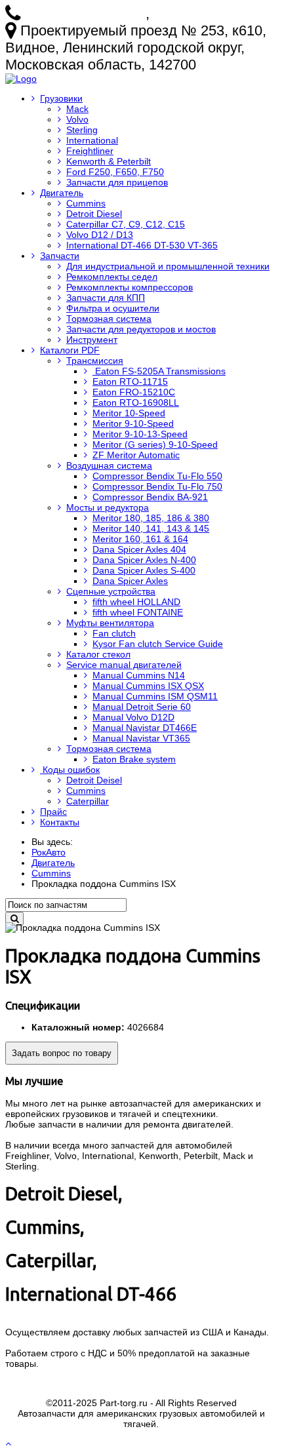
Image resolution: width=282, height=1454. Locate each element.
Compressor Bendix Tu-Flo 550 (157, 476)
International (92, 140)
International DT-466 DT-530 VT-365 (142, 245)
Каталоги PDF (70, 350)
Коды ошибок (70, 769)
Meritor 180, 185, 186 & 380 (150, 518)
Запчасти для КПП (105, 297)
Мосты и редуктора (107, 507)
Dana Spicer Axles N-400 (144, 560)
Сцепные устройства (110, 591)
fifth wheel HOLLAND (136, 602)
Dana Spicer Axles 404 (139, 549)
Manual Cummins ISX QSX (148, 685)
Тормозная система (108, 318)
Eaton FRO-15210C (133, 392)
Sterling (82, 130)
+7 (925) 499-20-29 (214, 13)
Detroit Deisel (94, 780)
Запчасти (59, 255)
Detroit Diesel (94, 213)
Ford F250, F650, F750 (115, 172)
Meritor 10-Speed (128, 413)
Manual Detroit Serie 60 (141, 706)
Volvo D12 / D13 (99, 234)
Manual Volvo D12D (133, 717)
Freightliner (89, 151)
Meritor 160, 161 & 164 (140, 539)
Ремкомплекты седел (111, 276)
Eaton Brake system (134, 759)
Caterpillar (87, 801)
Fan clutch (114, 633)
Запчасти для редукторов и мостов (141, 329)
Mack (77, 109)
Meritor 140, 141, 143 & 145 (150, 528)
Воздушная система (109, 465)
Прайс (53, 811)
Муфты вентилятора (110, 623)
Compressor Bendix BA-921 (150, 497)
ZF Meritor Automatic (136, 455)
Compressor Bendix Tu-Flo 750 (157, 486)
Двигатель (61, 192)
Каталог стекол (98, 654)
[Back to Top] (9, 1443)
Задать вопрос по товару (61, 1053)
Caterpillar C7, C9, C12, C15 (125, 224)
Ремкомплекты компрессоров (129, 287)
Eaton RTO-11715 (130, 381)
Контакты (59, 822)
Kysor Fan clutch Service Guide (157, 644)
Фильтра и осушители (112, 308)
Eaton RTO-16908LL (135, 402)
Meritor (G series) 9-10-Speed (155, 444)
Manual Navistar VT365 (141, 738)
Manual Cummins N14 (138, 675)
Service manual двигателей (124, 664)
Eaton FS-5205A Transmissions (159, 371)
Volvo (77, 119)
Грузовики (61, 98)
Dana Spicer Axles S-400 (143, 570)
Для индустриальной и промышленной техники (168, 266)
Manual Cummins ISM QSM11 (155, 696)
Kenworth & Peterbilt (108, 161)
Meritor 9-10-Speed (133, 423)
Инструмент (91, 339)
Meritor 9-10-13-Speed (140, 434)
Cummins (86, 203)
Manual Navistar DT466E (144, 727)
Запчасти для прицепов (117, 182)
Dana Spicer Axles (130, 581)
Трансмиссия (94, 360)
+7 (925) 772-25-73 (85, 13)
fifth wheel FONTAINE (137, 612)
